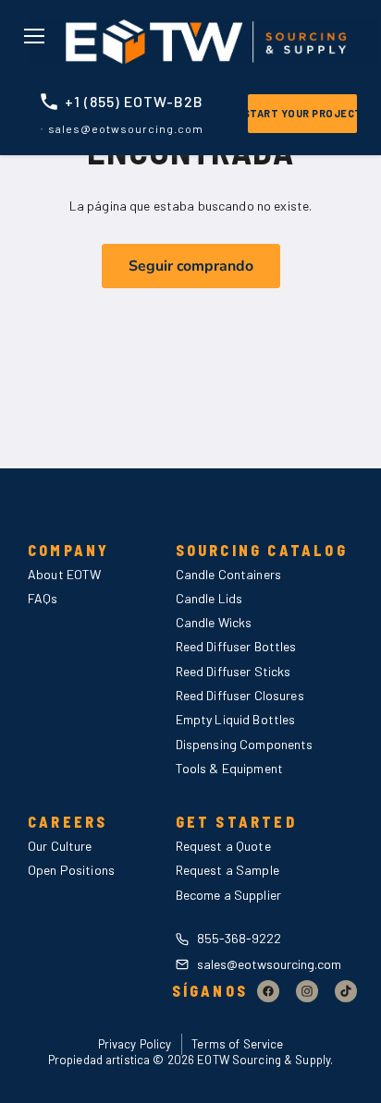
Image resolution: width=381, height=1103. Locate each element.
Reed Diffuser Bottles (236, 646)
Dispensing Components (244, 744)
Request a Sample (227, 870)
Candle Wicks (214, 622)
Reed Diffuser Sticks (233, 671)
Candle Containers (228, 574)
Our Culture (60, 846)
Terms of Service (237, 1043)
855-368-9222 (237, 938)
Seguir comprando (191, 266)
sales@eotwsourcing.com (267, 964)
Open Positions (71, 870)
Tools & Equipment (229, 768)
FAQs (43, 598)
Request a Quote (223, 846)
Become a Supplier (228, 895)
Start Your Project (302, 113)
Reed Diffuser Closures (240, 695)
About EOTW (64, 574)
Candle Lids (209, 598)
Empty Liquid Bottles (236, 719)
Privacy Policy (135, 1043)
